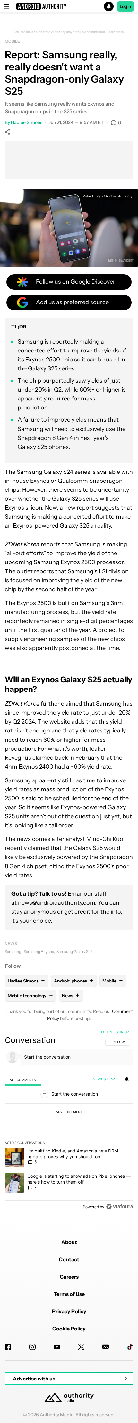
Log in (106, 1032)
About (69, 1242)
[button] (69, 6)
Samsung (17, 516)
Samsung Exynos (39, 951)
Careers (69, 1276)
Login (125, 6)
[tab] (23, 1079)
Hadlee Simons (26, 122)
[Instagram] (32, 1347)
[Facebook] (8, 1347)
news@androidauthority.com (56, 902)
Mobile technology (30, 995)
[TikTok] (130, 1347)
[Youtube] (57, 1347)
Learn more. (116, 32)
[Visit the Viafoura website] (119, 1206)
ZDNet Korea (22, 544)
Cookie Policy (69, 1328)
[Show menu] (6, 6)
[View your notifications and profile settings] (126, 1079)
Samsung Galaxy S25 (74, 951)
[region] (69, 1121)
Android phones (73, 980)
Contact (69, 1259)
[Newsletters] (105, 1347)
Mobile (12, 41)
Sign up (122, 1032)
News (11, 943)
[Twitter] (81, 1347)
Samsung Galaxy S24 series (53, 471)
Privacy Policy (69, 1311)
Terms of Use (69, 1294)
